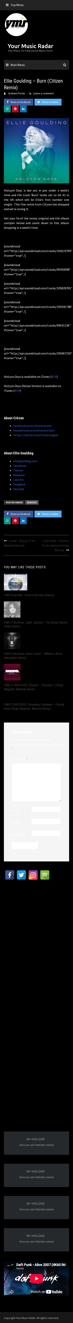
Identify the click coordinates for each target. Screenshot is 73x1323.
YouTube (18, 489)
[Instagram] (33, 875)
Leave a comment (43, 93)
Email (15, 822)
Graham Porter (16, 93)
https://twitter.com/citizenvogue (35, 435)
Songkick (19, 484)
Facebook (19, 466)
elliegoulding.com (25, 461)
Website (17, 834)
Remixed (32, 502)
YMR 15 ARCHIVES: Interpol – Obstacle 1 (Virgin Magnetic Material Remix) (33, 687)
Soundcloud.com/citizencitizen (34, 430)
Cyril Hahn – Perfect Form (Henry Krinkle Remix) (55, 545)
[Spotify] (45, 875)
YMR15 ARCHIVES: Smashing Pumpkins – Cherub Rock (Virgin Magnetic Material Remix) (34, 706)
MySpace (19, 475)
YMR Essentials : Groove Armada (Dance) (29, 595)
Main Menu (18, 65)
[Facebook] (10, 875)
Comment (19, 759)
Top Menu (17, 5)
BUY (54, 377)
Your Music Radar (30, 46)
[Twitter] (21, 875)
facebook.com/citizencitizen (32, 426)
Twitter (18, 470)
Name (16, 810)
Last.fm (18, 480)
